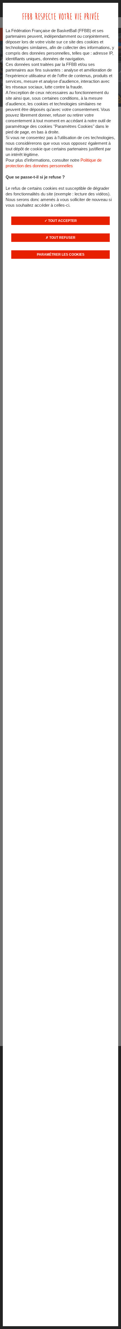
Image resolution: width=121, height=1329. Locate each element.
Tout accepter (62, 221)
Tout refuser (61, 238)
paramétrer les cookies (60, 255)
